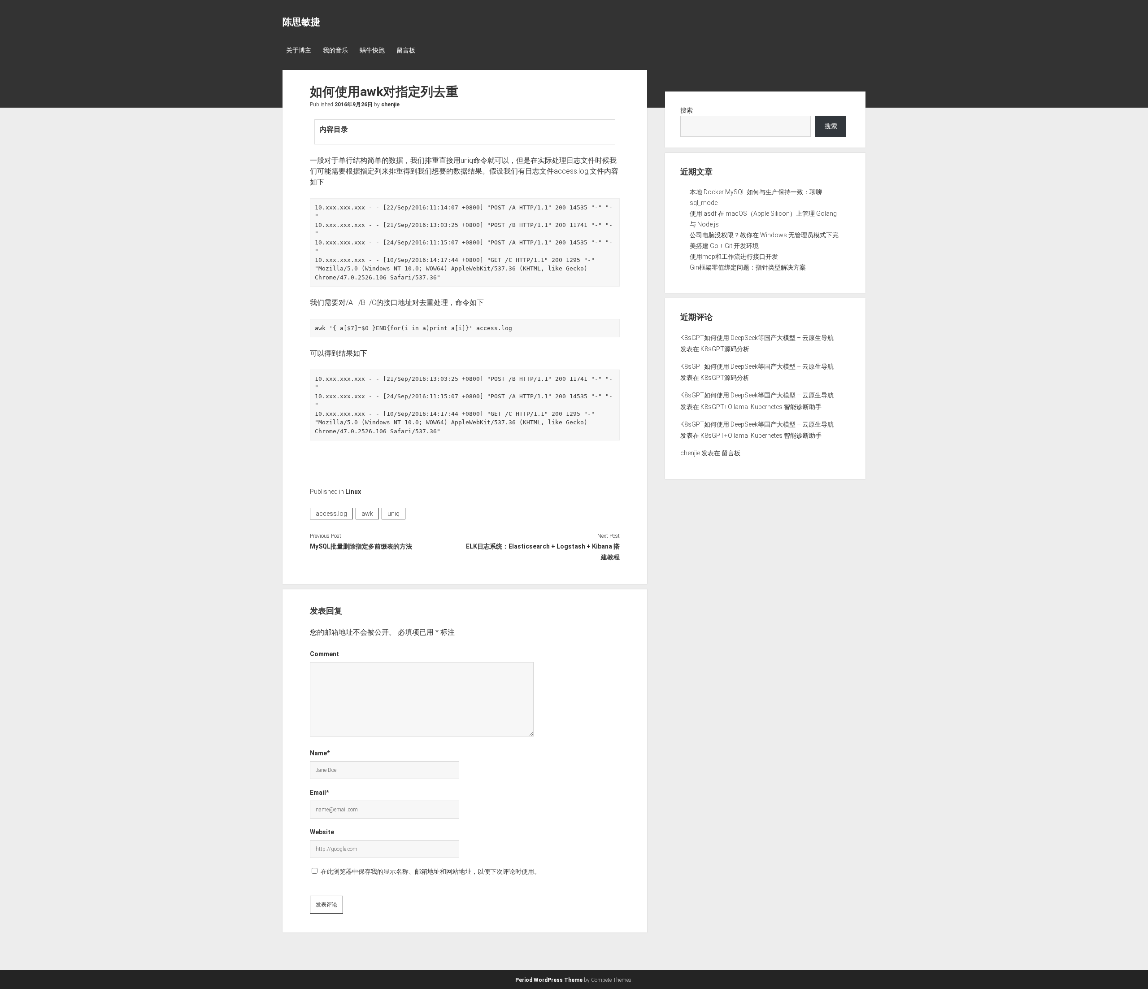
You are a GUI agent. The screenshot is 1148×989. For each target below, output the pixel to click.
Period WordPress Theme (549, 980)
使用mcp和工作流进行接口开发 (734, 256)
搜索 (686, 110)
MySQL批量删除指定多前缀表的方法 (361, 546)
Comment (324, 654)
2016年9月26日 (354, 104)
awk (367, 513)
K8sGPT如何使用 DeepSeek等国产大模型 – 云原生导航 (757, 337)
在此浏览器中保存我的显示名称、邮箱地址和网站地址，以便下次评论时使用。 (430, 871)
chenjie (390, 104)
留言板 (405, 50)
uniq (393, 513)
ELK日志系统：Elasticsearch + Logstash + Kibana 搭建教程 (542, 552)
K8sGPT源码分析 (724, 349)
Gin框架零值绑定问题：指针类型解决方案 (748, 267)
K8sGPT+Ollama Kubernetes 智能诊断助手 (761, 406)
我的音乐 (335, 50)
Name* (320, 753)
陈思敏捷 (301, 22)
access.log (331, 513)
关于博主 (298, 50)
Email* (319, 792)
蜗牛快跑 (372, 50)
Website (322, 832)
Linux (353, 491)
